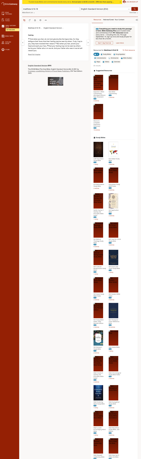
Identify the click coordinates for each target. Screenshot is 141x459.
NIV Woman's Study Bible (98, 348)
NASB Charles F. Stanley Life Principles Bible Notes (99, 212)
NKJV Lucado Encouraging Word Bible (100, 429)
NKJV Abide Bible (114, 347)
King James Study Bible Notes (114, 185)
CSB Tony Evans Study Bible (98, 159)
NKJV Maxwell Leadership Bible (99, 456)
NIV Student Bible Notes (114, 295)
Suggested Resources (104, 71)
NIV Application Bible (114, 211)
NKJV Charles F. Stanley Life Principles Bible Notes (98, 375)
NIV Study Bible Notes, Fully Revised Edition (98, 321)
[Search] (134, 9)
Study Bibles (100, 138)
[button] (130, 2)
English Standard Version (37, 66)
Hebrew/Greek (108, 20)
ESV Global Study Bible (114, 159)
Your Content (119, 20)
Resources (97, 20)
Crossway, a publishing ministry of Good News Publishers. (49, 71)
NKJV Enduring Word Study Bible (99, 403)
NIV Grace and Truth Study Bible (114, 267)
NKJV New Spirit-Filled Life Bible (114, 456)
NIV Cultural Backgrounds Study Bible (100, 268)
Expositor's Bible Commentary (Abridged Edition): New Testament (100, 94)
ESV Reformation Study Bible (99, 185)
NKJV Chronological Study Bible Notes (115, 374)
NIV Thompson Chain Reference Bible (114, 321)
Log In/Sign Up (132, 2)
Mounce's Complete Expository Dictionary (97, 123)
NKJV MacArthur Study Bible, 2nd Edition (114, 429)
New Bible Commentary (113, 92)
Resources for (106, 50)
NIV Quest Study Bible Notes (99, 295)
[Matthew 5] (22, 42)
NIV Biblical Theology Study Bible (98, 241)
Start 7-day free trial (104, 43)
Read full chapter (34, 54)
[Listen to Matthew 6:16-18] (45, 20)
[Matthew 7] (88, 42)
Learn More (120, 43)
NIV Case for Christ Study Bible (115, 240)
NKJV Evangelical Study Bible (114, 403)
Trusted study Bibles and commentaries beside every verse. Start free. (78, 2)
